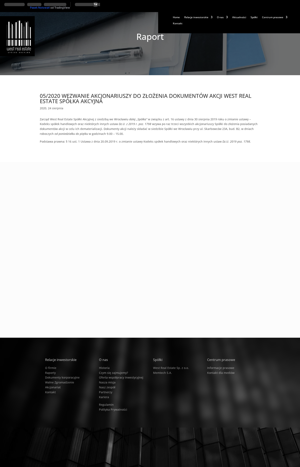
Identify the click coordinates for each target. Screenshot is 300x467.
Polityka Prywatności (113, 409)
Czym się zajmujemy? (113, 373)
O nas (220, 17)
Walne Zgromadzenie (59, 382)
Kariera (104, 397)
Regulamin (106, 405)
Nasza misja (107, 382)
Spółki (254, 17)
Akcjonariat (53, 387)
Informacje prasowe (220, 368)
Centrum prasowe (272, 17)
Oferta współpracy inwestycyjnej (121, 377)
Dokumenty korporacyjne (62, 377)
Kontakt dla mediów (220, 373)
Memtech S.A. (162, 373)
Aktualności (239, 17)
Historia (104, 368)
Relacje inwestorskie (196, 17)
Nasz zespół (107, 387)
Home (176, 17)
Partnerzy (105, 392)
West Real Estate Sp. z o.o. (171, 368)
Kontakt (177, 23)
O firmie (50, 368)
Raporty (50, 373)
